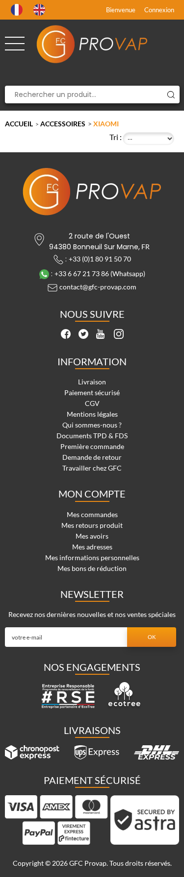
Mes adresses (92, 547)
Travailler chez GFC (92, 468)
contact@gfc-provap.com (97, 287)
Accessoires (62, 123)
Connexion (159, 10)
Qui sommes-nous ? (92, 425)
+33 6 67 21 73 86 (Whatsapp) (99, 273)
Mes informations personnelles (92, 557)
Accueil (19, 123)
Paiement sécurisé (92, 392)
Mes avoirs (92, 536)
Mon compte (92, 493)
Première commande (92, 446)
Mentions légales (92, 414)
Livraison (92, 382)
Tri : (115, 137)
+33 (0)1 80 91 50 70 (100, 259)
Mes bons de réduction (92, 568)
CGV (92, 403)
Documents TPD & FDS (92, 435)
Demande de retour (92, 457)
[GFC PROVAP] (92, 44)
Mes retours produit (92, 525)
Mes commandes (92, 514)
